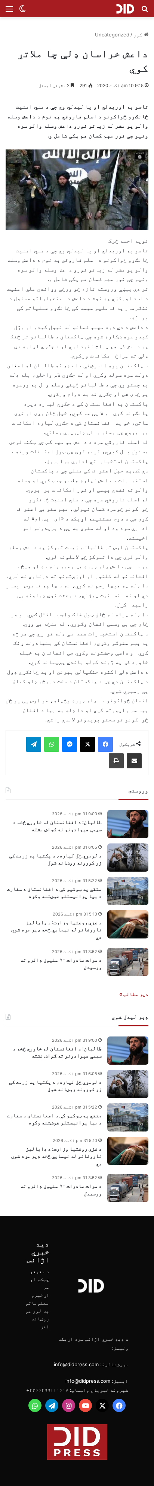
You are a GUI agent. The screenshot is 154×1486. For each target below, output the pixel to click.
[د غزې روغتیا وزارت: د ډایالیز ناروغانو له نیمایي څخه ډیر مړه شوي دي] (127, 924)
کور (138, 35)
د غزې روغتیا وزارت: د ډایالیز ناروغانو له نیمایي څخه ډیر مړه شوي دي (56, 929)
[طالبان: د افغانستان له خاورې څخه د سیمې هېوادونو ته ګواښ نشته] (127, 824)
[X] (87, 744)
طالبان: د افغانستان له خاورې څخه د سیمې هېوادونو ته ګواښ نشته (57, 826)
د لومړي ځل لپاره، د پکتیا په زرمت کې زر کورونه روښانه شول (55, 859)
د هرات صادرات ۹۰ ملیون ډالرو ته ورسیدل (61, 963)
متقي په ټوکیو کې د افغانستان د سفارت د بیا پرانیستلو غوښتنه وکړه (54, 892)
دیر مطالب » (133, 994)
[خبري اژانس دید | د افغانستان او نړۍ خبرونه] (125, 9)
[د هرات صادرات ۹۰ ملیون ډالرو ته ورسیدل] (127, 962)
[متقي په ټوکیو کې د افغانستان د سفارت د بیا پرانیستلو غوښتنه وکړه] (127, 891)
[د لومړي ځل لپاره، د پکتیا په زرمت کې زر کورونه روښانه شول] (127, 857)
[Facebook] (105, 744)
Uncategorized (112, 35)
